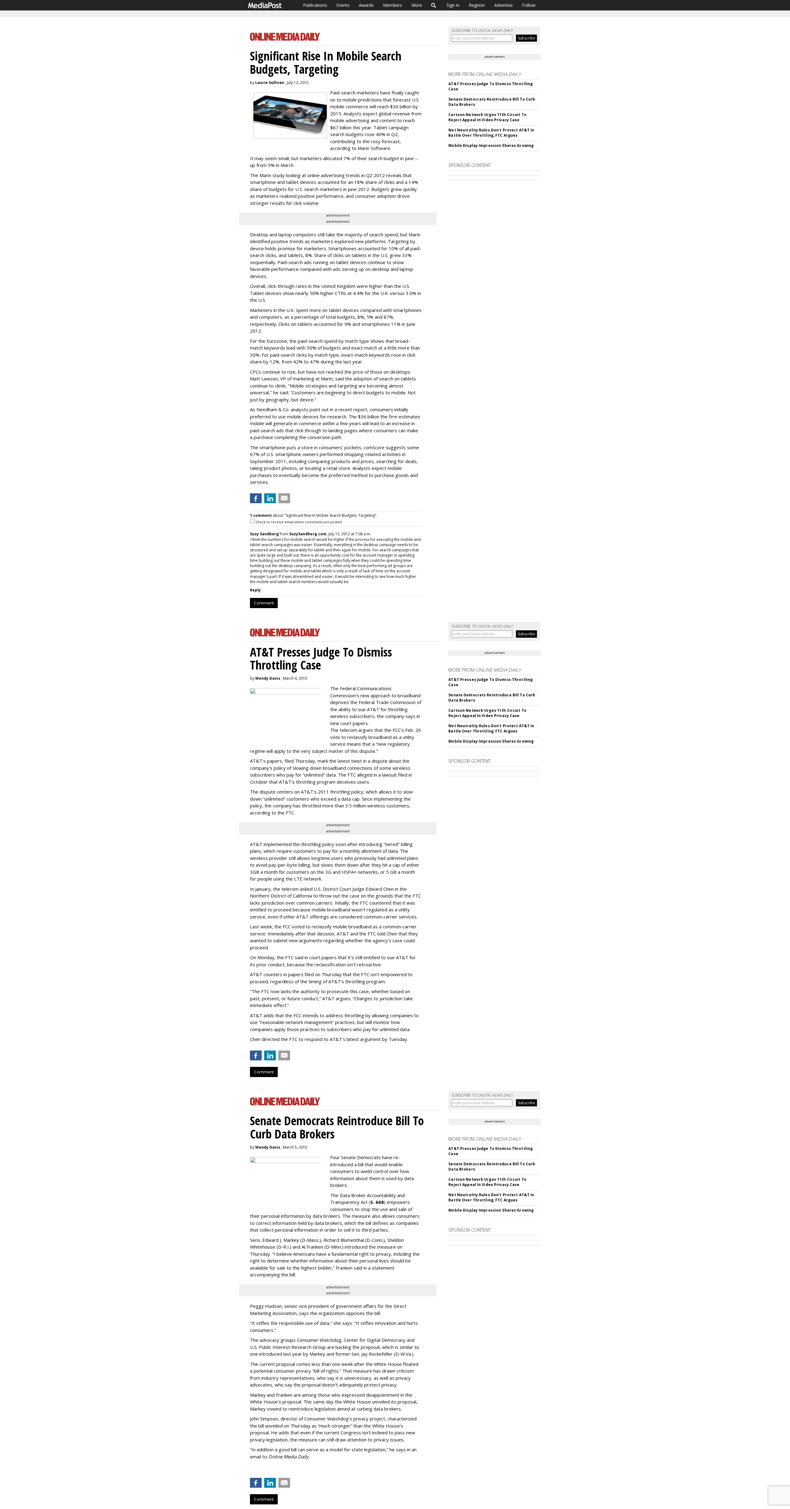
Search (434, 5)
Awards (366, 5)
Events (343, 5)
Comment (264, 603)
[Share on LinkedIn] (270, 498)
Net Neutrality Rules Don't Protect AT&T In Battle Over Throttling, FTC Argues (491, 132)
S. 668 (377, 1202)
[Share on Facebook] (256, 498)
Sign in (453, 5)
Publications (315, 5)
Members (392, 5)
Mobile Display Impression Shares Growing (491, 145)
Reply (255, 590)
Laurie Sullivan (269, 82)
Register (477, 5)
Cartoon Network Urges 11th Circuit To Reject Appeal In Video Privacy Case (487, 117)
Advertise (503, 5)
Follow (528, 5)
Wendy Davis (267, 678)
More (416, 5)
